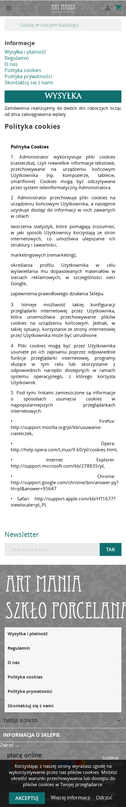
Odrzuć (104, 797)
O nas (11, 64)
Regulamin (17, 58)
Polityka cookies (23, 70)
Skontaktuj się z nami (29, 82)
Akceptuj (27, 798)
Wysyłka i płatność (25, 51)
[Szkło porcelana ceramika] (63, 8)
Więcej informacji (71, 797)
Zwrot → (10, 745)
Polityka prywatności (28, 76)
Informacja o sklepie (31, 735)
